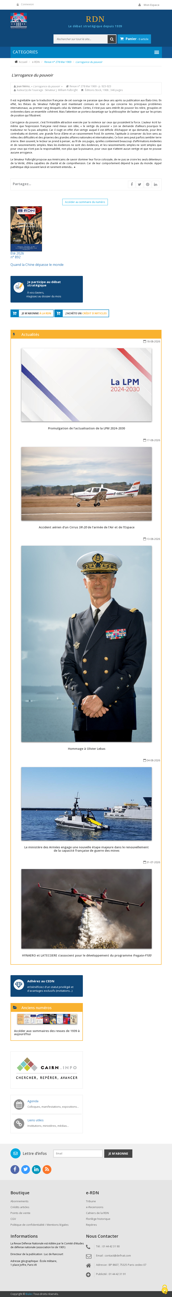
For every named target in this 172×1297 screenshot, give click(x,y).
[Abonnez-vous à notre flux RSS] (47, 1169)
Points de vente (20, 1213)
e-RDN (36, 62)
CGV (13, 1219)
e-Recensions (94, 1207)
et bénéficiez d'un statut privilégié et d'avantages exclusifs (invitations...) (50, 989)
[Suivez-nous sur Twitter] (25, 1169)
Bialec (29, 1294)
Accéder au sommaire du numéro (85, 202)
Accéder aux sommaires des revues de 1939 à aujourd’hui (47, 1032)
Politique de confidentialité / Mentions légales (39, 1225)
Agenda (32, 1101)
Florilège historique (98, 1219)
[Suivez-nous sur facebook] (14, 1169)
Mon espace (151, 5)
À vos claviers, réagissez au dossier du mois (43, 294)
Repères (91, 1225)
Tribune (91, 1201)
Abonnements (19, 1201)
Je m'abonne (118, 1153)
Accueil (23, 62)
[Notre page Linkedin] (36, 1169)
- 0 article (137, 38)
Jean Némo (23, 86)
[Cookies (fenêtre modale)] (164, 1290)
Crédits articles (19, 1207)
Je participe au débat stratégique (44, 283)
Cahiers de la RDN (97, 1213)
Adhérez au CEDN (40, 981)
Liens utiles (35, 1120)
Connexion (27, 4)
